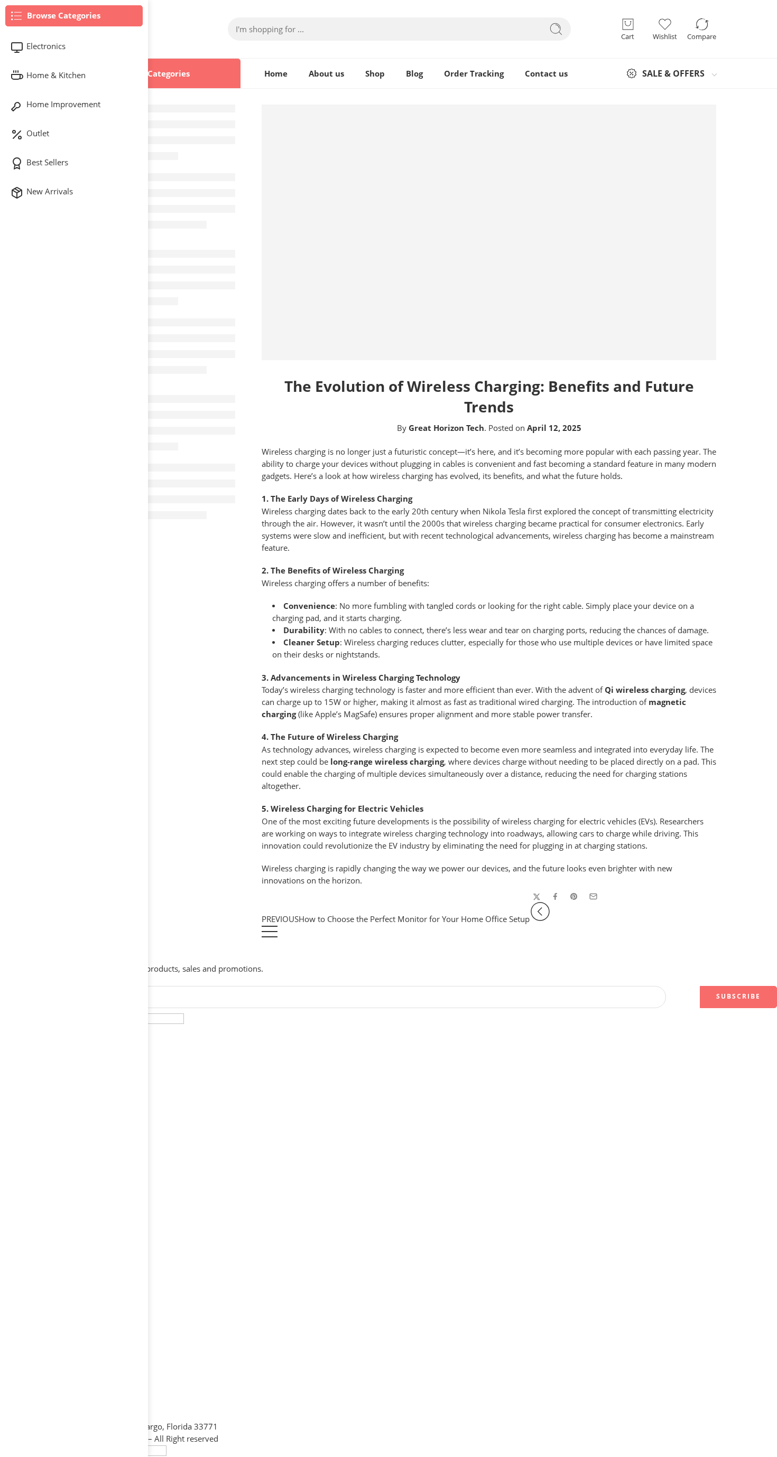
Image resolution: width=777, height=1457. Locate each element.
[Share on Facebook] (555, 896)
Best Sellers (47, 162)
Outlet (37, 133)
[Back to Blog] (270, 937)
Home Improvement (63, 104)
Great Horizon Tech (446, 428)
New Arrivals (49, 191)
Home (276, 74)
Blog (414, 74)
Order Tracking (474, 74)
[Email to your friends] (593, 896)
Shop (375, 74)
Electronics (46, 46)
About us (326, 74)
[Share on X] (537, 897)
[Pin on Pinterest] (574, 896)
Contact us (546, 74)
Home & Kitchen (56, 75)
